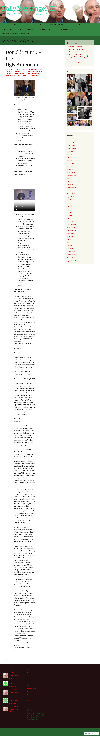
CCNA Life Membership (9, 29)
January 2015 (70, 221)
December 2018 (71, 175)
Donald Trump (38, 71)
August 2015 (70, 209)
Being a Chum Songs (26, 29)
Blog (20, 69)
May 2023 (69, 154)
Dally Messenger (13, 673)
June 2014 (70, 236)
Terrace (29, 676)
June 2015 (70, 215)
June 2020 (70, 169)
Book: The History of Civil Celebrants (77, 63)
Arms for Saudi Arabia (31, 69)
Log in (29, 692)
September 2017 (72, 188)
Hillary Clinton (35, 73)
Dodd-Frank (30, 71)
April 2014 (69, 239)
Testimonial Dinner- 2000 (44, 29)
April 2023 (69, 157)
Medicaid (8, 75)
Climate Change (21, 71)
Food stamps (10, 73)
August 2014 (70, 233)
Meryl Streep (15, 75)
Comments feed (32, 698)
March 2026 (70, 139)
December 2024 (71, 145)
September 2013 (72, 261)
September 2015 (72, 206)
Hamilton (28, 73)
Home (4, 25)
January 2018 (70, 185)
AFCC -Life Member (39, 25)
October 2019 (71, 172)
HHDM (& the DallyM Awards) (58, 25)
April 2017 (69, 191)
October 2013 (71, 258)
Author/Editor (25, 25)
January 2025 (70, 142)
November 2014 (71, 224)
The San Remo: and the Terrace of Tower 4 (79, 60)
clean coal (14, 71)
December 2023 (71, 148)
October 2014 (71, 227)
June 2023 (70, 151)
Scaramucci (35, 75)
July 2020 (69, 166)
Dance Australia (76, 25)
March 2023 (70, 160)
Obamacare (23, 75)
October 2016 (71, 194)
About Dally (13, 25)
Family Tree (88, 25)
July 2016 (69, 200)
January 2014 (70, 248)
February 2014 (71, 245)
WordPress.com (32, 701)
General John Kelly (19, 73)
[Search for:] (96, 25)
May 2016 (69, 203)
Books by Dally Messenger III (65, 29)
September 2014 (72, 230)
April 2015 (69, 218)
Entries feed (31, 695)
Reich (29, 75)
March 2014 (70, 242)
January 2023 (70, 163)
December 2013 (71, 252)
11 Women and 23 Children (74, 47)
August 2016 (70, 197)
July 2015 (69, 212)
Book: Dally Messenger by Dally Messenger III (15, 34)
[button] (71, 77)
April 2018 (69, 181)
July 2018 (69, 178)
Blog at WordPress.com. (9, 732)
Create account (31, 689)
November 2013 (71, 255)
